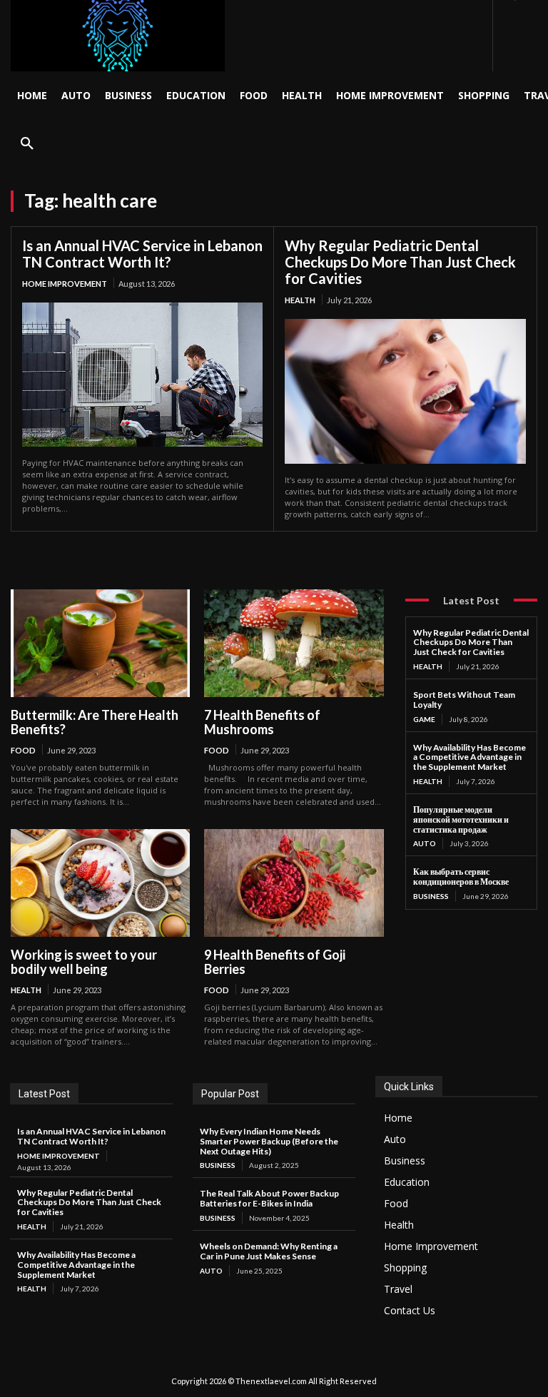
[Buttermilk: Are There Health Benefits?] (100, 643)
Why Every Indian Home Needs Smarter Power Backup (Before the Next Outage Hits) (269, 1141)
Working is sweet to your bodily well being (84, 962)
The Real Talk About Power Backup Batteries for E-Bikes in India (269, 1198)
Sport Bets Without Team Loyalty (464, 699)
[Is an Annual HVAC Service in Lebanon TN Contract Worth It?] (142, 375)
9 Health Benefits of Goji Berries (274, 962)
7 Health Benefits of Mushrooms (262, 722)
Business (431, 896)
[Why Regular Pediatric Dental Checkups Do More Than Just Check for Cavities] (405, 391)
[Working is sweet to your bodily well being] (100, 883)
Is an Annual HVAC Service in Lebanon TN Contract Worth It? (142, 253)
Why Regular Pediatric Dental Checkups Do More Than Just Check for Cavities (400, 262)
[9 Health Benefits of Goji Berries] (293, 883)
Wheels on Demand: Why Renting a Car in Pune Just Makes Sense (269, 1251)
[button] (27, 144)
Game (424, 719)
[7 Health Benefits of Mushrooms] (293, 643)
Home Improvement (64, 283)
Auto (424, 843)
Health (300, 300)
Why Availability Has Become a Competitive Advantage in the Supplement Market (469, 757)
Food (23, 750)
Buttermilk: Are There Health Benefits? (94, 722)
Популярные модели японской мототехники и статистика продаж (461, 819)
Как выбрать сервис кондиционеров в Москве (461, 876)
